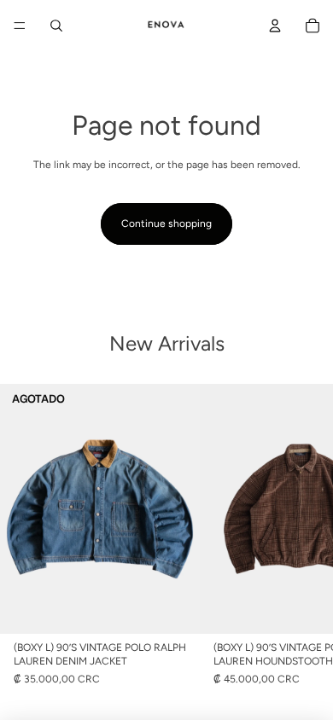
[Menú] (19, 25)
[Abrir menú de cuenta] (275, 25)
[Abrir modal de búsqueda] (56, 25)
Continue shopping (166, 223)
